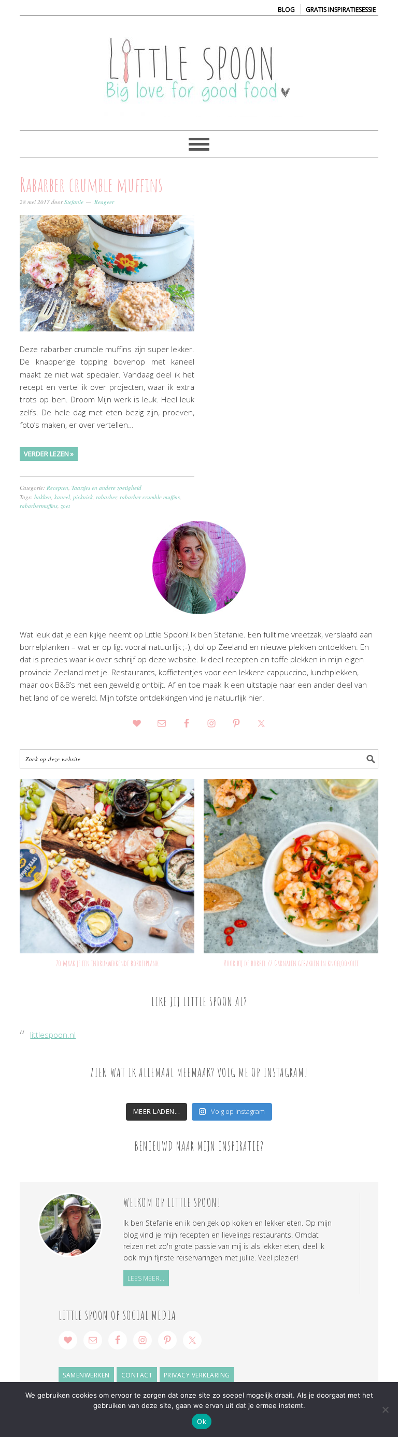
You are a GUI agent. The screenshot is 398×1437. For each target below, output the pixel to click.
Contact (137, 1375)
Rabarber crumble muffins (91, 184)
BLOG (286, 9)
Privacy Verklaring (197, 1375)
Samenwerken (86, 1375)
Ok (201, 1421)
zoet (65, 506)
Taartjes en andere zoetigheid (106, 487)
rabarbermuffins (39, 506)
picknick (83, 497)
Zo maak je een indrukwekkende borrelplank (107, 963)
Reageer (104, 202)
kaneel (62, 497)
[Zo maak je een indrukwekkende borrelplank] (107, 866)
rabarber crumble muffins (150, 497)
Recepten (57, 487)
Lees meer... (145, 1278)
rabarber (106, 497)
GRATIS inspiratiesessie (341, 9)
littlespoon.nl (53, 1034)
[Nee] (385, 1409)
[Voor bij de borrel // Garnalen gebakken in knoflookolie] (291, 866)
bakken (42, 497)
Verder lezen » (49, 453)
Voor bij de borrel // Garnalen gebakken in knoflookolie (291, 963)
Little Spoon (199, 68)
